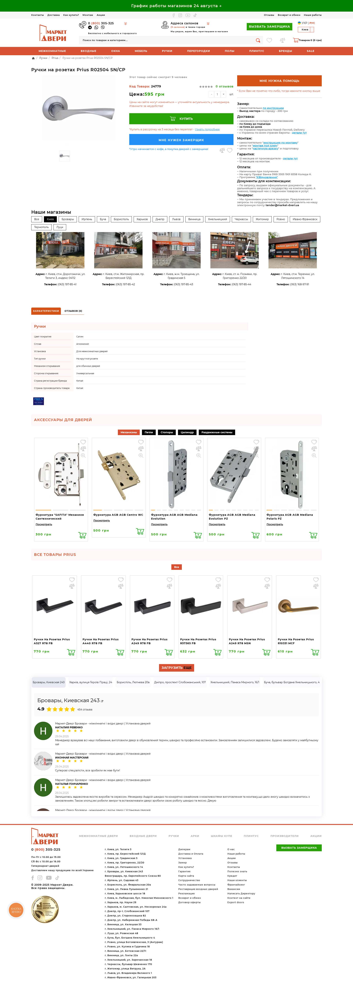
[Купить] (82, 535)
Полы (229, 51)
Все (36, 219)
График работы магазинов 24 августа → (176, 5)
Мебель (141, 51)
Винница (194, 219)
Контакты (37, 15)
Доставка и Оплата (190, 853)
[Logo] (53, 32)
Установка (185, 858)
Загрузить (177, 668)
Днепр (160, 219)
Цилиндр (187, 432)
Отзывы (269, 15)
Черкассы (241, 219)
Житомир (262, 219)
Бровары (68, 219)
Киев (50, 219)
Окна (115, 51)
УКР (304, 23)
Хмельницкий (217, 219)
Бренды (285, 51)
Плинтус (256, 51)
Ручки (167, 51)
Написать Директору (241, 893)
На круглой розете (87, 358)
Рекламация (186, 893)
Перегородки (198, 51)
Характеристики (46, 311)
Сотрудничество (189, 880)
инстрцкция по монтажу (280, 142)
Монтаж (88, 15)
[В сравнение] (222, 150)
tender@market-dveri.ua (282, 205)
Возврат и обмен (289, 15)
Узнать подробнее (207, 129)
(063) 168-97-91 (299, 284)
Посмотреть (44, 524)
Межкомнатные (52, 51)
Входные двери (143, 836)
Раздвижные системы (217, 432)
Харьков (142, 219)
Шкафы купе (221, 836)
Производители (284, 836)
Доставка (53, 15)
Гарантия (184, 871)
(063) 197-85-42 (125, 284)
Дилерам (184, 849)
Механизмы (129, 432)
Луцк (59, 227)
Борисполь (121, 219)
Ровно (281, 219)
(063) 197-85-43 (183, 284)
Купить (186, 119)
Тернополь (41, 227)
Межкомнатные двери (98, 836)
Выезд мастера (249, 111)
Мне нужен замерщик (181, 140)
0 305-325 (101, 23)
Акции (101, 15)
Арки (195, 836)
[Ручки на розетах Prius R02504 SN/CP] (78, 112)
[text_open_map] (102, 701)
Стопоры (167, 432)
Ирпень (87, 219)
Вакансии (233, 889)
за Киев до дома (250, 126)
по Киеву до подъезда (254, 124)
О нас (231, 849)
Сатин (79, 336)
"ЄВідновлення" (267, 177)
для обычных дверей (88, 366)
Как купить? (71, 15)
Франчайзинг (236, 884)
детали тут (299, 132)
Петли (149, 432)
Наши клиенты (237, 880)
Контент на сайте (239, 898)
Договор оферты (189, 902)
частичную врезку (265, 148)
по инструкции (273, 108)
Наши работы (313, 15)
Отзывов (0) (73, 311)
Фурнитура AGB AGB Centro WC (118, 514)
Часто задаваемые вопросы (196, 884)
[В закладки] (229, 150)
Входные (88, 51)
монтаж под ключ (265, 145)
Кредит (232, 875)
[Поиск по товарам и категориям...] (258, 40)
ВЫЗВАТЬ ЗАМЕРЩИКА (269, 26)
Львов (176, 219)
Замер (182, 862)
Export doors (235, 902)
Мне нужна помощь (279, 81)
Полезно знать (237, 871)
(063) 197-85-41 (67, 284)
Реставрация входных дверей (198, 889)
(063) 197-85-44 (241, 284)
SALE (310, 51)
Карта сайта (186, 875)
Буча (103, 219)
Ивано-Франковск (305, 219)
